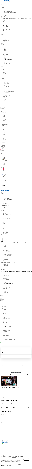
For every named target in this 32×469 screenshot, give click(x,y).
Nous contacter (5, 451)
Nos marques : (2, 439)
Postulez (28, 407)
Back (4, 55)
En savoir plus (2, 7)
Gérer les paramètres (14, 457)
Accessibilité (3, 431)
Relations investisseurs (4, 430)
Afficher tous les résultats (3, 306)
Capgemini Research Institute (4, 204)
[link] (6, 1)
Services (3, 34)
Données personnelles (4, 433)
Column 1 (3, 444)
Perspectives (3, 4)
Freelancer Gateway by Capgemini (5, 427)
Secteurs (3, 424)
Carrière (3, 44)
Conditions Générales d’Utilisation (5, 435)
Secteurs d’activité (4, 17)
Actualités (3, 66)
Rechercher (1, 295)
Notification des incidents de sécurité (5, 434)
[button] (3, 147)
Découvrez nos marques (4, 234)
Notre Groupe (4, 75)
